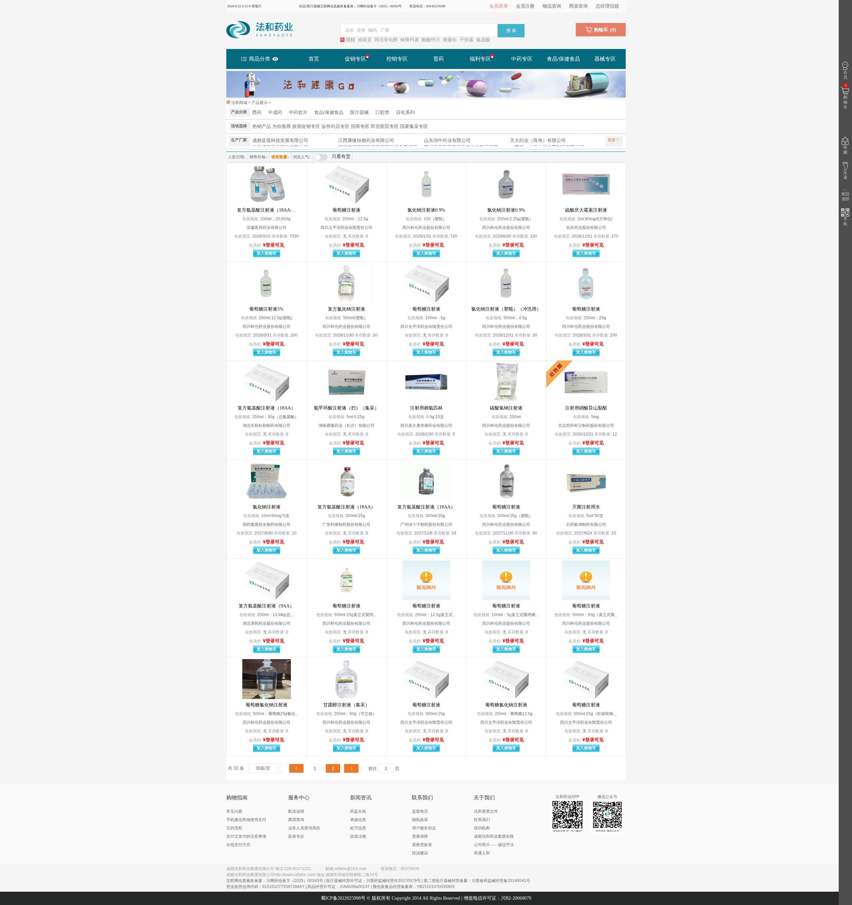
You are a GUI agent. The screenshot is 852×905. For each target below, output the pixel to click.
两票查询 (578, 6)
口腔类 (382, 112)
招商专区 (360, 126)
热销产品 (261, 126)
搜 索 (511, 30)
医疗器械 (359, 112)
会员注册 (525, 6)
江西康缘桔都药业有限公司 (366, 140)
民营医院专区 (385, 126)
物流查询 (551, 6)
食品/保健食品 (328, 112)
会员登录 (498, 6)
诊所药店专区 (335, 126)
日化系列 (405, 112)
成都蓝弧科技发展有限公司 (280, 140)
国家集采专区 (414, 126)
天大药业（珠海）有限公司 (538, 140)
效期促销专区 (306, 126)
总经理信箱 (607, 6)
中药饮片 (298, 112)
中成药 (275, 112)
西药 (257, 112)
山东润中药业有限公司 (447, 140)
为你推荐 (281, 126)
